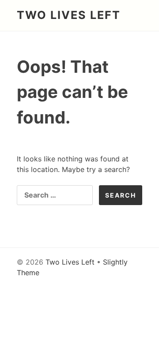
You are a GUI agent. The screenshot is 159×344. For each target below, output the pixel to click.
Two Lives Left (69, 15)
